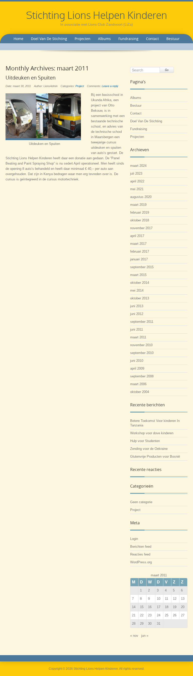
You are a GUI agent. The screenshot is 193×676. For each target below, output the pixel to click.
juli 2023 (136, 173)
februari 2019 (139, 212)
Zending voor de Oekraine (149, 449)
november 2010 (141, 345)
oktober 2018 (139, 220)
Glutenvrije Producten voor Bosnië (155, 456)
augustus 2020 (141, 197)
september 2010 (142, 353)
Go (167, 70)
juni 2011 (136, 329)
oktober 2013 (139, 298)
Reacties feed (140, 554)
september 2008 (142, 376)
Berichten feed (140, 546)
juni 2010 (136, 361)
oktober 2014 (139, 283)
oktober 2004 (139, 392)
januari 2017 (139, 259)
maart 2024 (138, 166)
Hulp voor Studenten (145, 441)
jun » (144, 636)
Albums (104, 38)
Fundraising (128, 38)
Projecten (82, 38)
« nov (134, 636)
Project (79, 86)
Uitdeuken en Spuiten (31, 78)
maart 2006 (138, 384)
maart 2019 (138, 205)
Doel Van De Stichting (49, 38)
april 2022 (137, 181)
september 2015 (142, 267)
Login (134, 539)
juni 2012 (136, 314)
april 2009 (137, 368)
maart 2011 (138, 337)
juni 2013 (136, 306)
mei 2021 (136, 189)
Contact (152, 38)
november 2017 (141, 228)
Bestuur (173, 38)
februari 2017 (139, 251)
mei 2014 (136, 290)
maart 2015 (138, 275)
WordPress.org (141, 562)
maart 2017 (138, 244)
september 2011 (141, 322)
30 (150, 623)
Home (18, 38)
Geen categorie (141, 502)
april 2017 (137, 236)
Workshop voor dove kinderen (151, 433)
